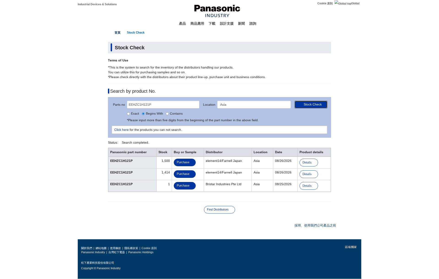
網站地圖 (101, 248)
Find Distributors (218, 209)
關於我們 (86, 248)
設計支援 (227, 23)
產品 (182, 23)
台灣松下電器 (116, 252)
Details (306, 162)
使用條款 (115, 248)
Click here (121, 130)
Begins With (154, 113)
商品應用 (197, 23)
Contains (176, 113)
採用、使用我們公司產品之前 (315, 225)
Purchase (183, 162)
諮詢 (252, 23)
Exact (135, 113)
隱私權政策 (131, 248)
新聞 (241, 23)
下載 (212, 23)
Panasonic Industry (93, 252)
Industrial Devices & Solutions (97, 4)
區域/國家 (350, 247)
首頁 (117, 32)
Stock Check (136, 32)
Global (355, 3)
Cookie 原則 (325, 3)
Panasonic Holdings (140, 252)
